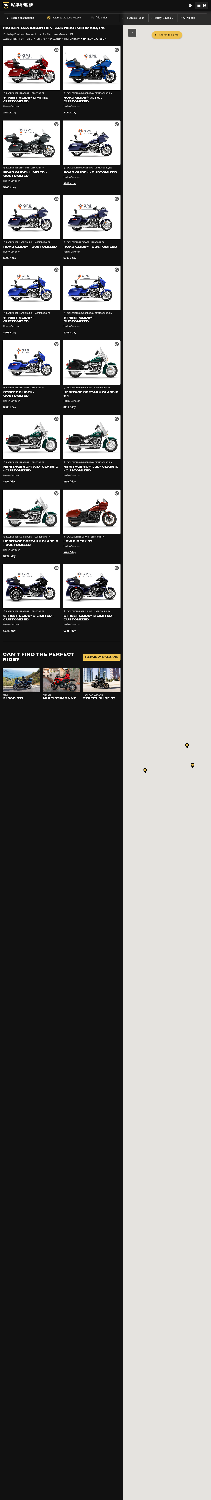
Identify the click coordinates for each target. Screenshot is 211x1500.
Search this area (169, 35)
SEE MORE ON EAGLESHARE (101, 657)
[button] (31, 80)
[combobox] (25, 18)
